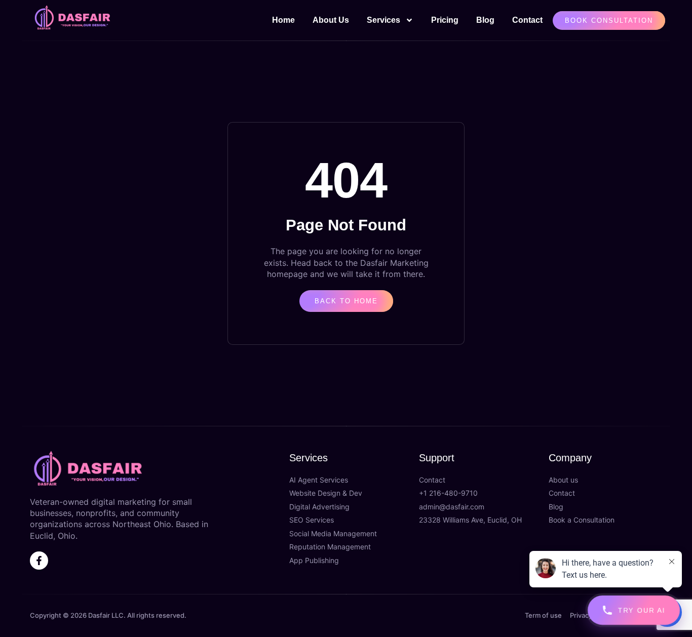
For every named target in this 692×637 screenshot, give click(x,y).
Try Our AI (642, 610)
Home (283, 20)
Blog (485, 20)
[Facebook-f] (39, 560)
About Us (331, 20)
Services (383, 20)
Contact (527, 20)
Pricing (444, 20)
